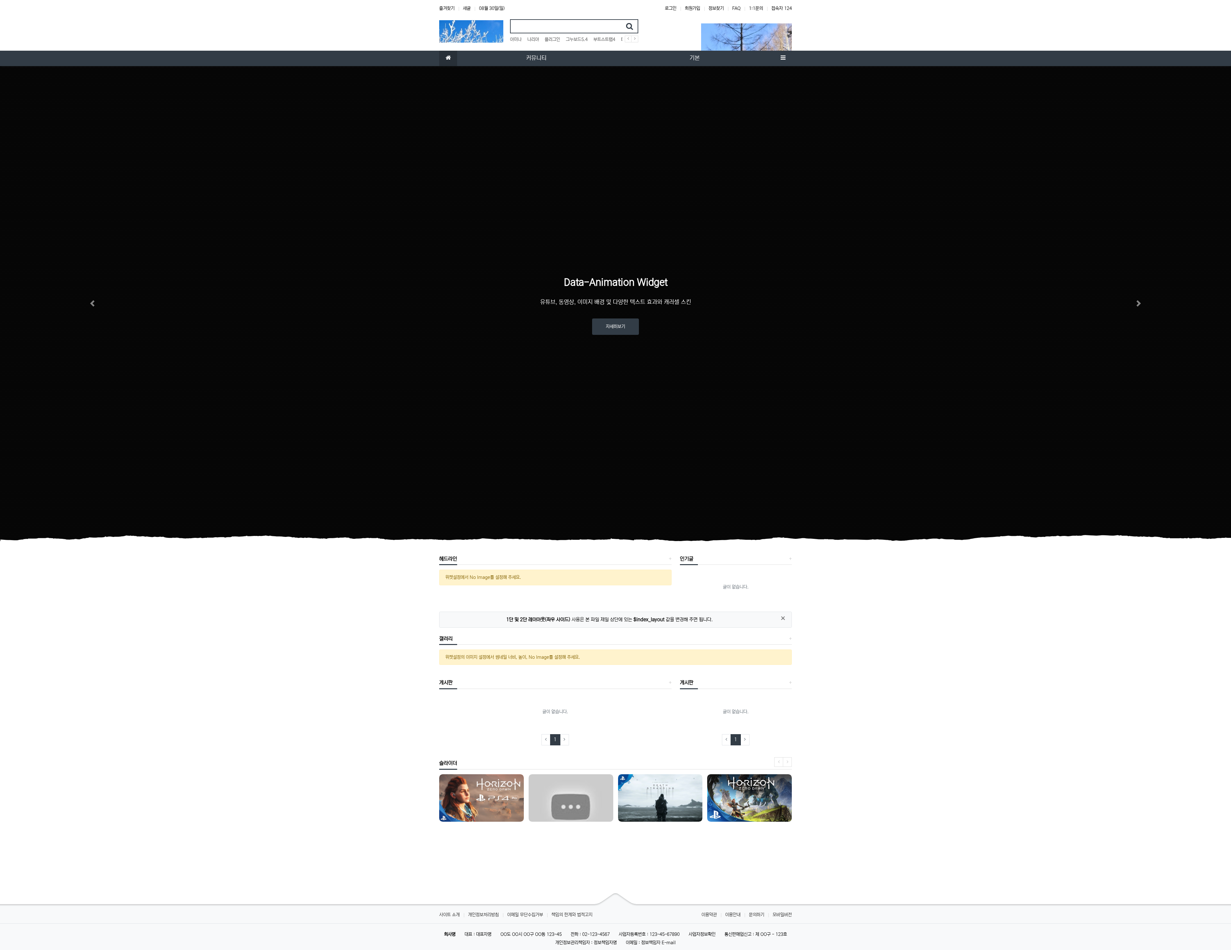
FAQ (736, 8)
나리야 (533, 39)
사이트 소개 (449, 914)
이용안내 (733, 914)
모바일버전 (782, 914)
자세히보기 (615, 326)
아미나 (516, 39)
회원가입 (692, 8)
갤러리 (446, 638)
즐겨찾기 (447, 8)
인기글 (686, 559)
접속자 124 (781, 8)
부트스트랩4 (604, 39)
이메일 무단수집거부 (525, 914)
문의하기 (756, 914)
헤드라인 (448, 559)
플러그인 (552, 39)
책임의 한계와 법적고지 (571, 914)
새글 (467, 8)
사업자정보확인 (702, 934)
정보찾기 (716, 8)
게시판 (446, 682)
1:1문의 (756, 8)
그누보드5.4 (577, 39)
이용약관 (709, 914)
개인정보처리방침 (483, 914)
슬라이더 (448, 763)
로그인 (670, 8)
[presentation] (778, 762)
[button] (92, 303)
